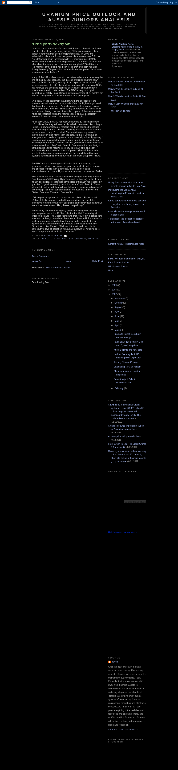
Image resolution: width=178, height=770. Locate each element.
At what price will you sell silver (124, 436)
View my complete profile (123, 730)
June (117, 316)
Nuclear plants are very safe (128, 349)
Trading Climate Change (126, 362)
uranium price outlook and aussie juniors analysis (89, 17)
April (117, 325)
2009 (114, 285)
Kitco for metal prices (119, 262)
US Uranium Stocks (118, 266)
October (119, 302)
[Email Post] (66, 236)
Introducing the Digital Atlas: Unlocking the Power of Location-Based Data (126, 193)
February (119, 388)
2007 (114, 294)
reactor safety (77, 239)
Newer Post (37, 261)
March (118, 330)
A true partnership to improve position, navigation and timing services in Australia (127, 204)
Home (68, 261)
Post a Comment (40, 256)
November (120, 298)
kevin (115, 662)
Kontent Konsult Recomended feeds (126, 244)
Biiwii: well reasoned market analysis (126, 258)
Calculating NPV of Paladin (127, 366)
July (117, 312)
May (117, 321)
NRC (64, 239)
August (118, 307)
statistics (93, 239)
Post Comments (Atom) (58, 267)
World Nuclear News (123, 44)
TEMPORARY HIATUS (119, 111)
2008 (114, 289)
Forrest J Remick (51, 239)
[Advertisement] (143, 144)
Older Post (97, 261)
